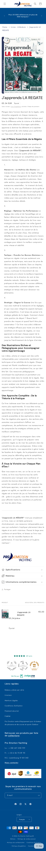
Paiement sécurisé (12, 711)
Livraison (8, 695)
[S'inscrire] (38, 795)
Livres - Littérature (18, 27)
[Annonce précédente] (4, 15)
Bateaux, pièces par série (14, 690)
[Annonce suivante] (41, 15)
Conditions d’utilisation (34, 842)
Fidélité (7, 716)
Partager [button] (7, 589)
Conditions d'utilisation (13, 706)
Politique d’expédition (19, 846)
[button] (4, 3)
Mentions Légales (11, 700)
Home (4, 27)
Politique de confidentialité (15, 842)
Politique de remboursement (27, 839)
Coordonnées (32, 846)
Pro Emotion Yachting (24, 836)
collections (13, 735)
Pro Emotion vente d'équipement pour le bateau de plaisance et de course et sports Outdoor (23, 722)
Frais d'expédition (16, 106)
